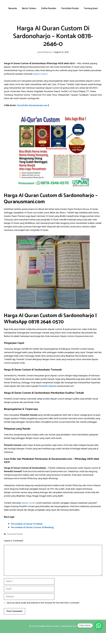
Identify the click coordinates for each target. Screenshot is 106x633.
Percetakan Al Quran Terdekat (27, 524)
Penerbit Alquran (47, 386)
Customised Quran (15, 534)
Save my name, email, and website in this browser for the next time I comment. (43, 603)
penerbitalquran (44, 52)
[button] (98, 625)
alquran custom (40, 74)
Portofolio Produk (70, 8)
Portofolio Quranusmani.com (32, 105)
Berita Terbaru (29, 8)
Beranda (13, 8)
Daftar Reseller (48, 8)
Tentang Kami (91, 8)
